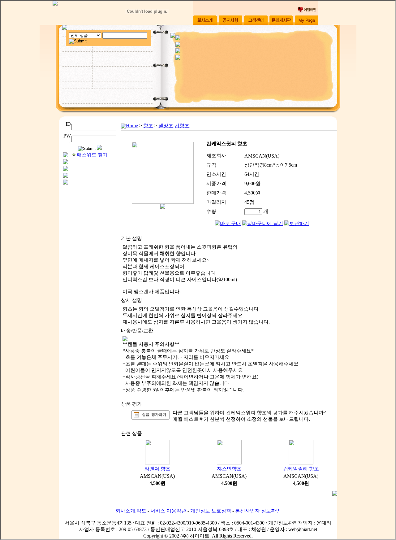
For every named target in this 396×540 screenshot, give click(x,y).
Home (132, 125)
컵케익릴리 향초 (301, 468)
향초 (148, 125)
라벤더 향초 (157, 468)
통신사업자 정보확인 (258, 510)
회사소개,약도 (130, 510)
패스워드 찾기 (92, 154)
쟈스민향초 (229, 468)
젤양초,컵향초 (173, 125)
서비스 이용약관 (168, 510)
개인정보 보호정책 (210, 510)
